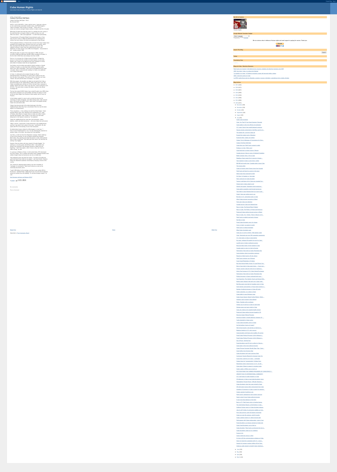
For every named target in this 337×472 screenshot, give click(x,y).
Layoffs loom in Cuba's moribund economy (247, 243)
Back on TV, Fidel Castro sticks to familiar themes (249, 402)
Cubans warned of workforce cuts (244, 392)
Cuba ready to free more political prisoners (247, 345)
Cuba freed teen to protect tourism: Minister (247, 150)
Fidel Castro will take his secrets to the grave (247, 171)
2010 (236, 103)
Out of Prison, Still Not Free (243, 340)
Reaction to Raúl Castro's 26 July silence (246, 256)
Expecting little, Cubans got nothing (245, 137)
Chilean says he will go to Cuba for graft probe (248, 304)
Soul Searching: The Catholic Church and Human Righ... (250, 279)
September (240, 112)
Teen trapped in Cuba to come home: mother (247, 160)
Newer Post (13, 230)
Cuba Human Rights (21, 7)
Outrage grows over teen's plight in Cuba (246, 307)
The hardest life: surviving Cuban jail (245, 132)
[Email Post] (16, 180)
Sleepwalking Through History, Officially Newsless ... (249, 381)
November (239, 107)
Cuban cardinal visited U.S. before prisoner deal (248, 417)
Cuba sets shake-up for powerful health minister (248, 309)
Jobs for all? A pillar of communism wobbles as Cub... (250, 410)
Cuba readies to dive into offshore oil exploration (248, 125)
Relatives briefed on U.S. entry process (246, 330)
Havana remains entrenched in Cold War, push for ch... (250, 130)
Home (113, 230)
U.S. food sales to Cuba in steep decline (246, 238)
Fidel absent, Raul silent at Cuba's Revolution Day (249, 250)
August (239, 115)
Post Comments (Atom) (23, 233)
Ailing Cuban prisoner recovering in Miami (246, 199)
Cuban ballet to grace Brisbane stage (245, 294)
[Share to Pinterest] (25, 180)
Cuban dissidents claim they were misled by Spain (249, 384)
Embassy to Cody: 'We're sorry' (244, 148)
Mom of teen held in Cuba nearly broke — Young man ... (250, 266)
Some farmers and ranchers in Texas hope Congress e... (250, 286)
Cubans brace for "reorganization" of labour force (248, 361)
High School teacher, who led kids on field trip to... (249, 327)
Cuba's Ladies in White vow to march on (246, 369)
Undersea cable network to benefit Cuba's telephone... (250, 446)
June (238, 449)
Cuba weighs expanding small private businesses (248, 189)
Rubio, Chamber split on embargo (244, 302)
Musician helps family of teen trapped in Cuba (248, 245)
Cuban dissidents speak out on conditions (247, 430)
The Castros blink (240, 166)
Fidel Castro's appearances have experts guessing (249, 394)
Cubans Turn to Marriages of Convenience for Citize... (250, 140)
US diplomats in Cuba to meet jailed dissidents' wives (250, 379)
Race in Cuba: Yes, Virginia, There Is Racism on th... (249, 214)
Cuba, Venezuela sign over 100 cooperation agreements (250, 235)
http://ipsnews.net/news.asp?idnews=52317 (21, 177)
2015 (236, 90)
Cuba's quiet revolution (242, 119)
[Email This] (18, 180)
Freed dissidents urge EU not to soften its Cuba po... (249, 343)
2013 (236, 95)
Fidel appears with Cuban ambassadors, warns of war (250, 420)
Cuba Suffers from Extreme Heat (244, 351)
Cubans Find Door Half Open (243, 143)
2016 (236, 87)
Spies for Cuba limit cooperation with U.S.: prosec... (249, 441)
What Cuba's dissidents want (243, 230)
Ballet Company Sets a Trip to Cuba (245, 155)
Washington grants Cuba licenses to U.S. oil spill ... (249, 363)
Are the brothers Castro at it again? (245, 325)
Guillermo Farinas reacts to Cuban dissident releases (249, 407)
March (238, 457)
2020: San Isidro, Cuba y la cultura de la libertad (246, 71)
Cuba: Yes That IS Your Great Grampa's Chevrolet (249, 122)
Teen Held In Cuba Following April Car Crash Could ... (250, 191)
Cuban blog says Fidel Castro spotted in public (248, 145)
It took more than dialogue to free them (246, 399)
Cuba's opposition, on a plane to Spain (246, 291)
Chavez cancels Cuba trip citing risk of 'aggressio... (249, 268)
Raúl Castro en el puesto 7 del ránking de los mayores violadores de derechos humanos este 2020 (259, 69)
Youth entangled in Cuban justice (244, 320)
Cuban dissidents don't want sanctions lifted (247, 353)
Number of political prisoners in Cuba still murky (248, 289)
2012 (236, 97)
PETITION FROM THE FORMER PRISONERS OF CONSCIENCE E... (254, 371)
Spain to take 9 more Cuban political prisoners (248, 397)
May (238, 452)
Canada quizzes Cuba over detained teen (246, 204)
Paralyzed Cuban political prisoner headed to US (248, 312)
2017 (236, 85)
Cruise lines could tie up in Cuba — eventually (248, 358)
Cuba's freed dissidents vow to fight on (246, 425)
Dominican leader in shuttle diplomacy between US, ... (250, 317)
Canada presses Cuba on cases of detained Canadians (250, 153)
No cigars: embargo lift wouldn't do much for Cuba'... (249, 240)
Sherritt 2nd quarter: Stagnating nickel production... (249, 186)
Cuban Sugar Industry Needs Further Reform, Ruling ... (250, 297)
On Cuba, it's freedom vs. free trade (245, 176)
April (238, 454)
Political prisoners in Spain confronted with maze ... (249, 276)
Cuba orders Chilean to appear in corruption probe (249, 366)
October (239, 110)
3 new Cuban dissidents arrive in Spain (246, 322)
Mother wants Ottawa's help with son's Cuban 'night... (249, 281)
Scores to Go (239, 433)
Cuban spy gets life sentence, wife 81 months (248, 415)
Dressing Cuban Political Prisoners (245, 315)
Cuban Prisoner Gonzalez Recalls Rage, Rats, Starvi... (250, 348)
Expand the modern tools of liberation (245, 135)
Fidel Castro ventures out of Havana (245, 258)
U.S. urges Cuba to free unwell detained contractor (249, 127)
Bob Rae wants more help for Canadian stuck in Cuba (250, 284)
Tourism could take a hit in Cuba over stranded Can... (250, 181)
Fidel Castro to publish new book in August (247, 217)
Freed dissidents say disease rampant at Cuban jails (249, 423)
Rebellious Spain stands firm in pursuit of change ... (249, 158)
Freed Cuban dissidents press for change (246, 222)
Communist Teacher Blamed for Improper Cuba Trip (249, 356)
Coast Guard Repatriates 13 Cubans (245, 261)
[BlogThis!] (20, 180)
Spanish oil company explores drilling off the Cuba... (249, 443)
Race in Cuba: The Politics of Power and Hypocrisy (249, 209)
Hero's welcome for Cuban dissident (245, 178)
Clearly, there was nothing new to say (245, 194)
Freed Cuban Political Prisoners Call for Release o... (249, 335)
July (238, 117)
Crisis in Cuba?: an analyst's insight (245, 225)
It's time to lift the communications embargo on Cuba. (250, 438)
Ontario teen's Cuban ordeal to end (245, 184)
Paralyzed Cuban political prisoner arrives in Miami (249, 212)
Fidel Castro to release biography (244, 227)
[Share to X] (22, 180)
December (239, 104)
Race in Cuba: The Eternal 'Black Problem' (247, 207)
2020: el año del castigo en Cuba (242, 75)
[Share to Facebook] (23, 180)
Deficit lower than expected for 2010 (245, 173)
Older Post (214, 230)
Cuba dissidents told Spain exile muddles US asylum (249, 333)
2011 (236, 100)
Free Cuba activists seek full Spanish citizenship (248, 412)
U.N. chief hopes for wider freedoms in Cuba (247, 376)
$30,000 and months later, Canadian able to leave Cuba (250, 163)
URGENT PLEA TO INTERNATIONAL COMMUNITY (249, 374)
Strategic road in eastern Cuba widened (246, 299)
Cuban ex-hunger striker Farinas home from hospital (249, 168)
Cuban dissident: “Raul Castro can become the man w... (250, 428)
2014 (236, 92)
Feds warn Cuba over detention (244, 202)
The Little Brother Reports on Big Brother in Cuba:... (249, 405)
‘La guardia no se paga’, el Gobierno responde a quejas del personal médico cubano (255, 73)
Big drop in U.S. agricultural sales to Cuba (247, 196)
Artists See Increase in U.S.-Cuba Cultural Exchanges (250, 271)
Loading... (236, 62)
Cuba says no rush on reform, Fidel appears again (249, 232)
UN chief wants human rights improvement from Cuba (250, 387)
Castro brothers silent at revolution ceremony (247, 253)
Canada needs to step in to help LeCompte (247, 248)
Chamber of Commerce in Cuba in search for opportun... (250, 389)
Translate (245, 37)
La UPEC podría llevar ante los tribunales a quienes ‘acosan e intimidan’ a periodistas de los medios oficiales (261, 78)
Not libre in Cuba (240, 220)
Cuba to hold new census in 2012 (244, 435)
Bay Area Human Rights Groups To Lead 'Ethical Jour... (250, 263)
